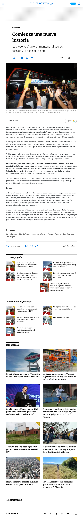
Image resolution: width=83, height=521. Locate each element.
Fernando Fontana (54, 234)
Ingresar (79, 3)
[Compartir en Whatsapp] (27, 58)
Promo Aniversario (73, 4)
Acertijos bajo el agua (61, 317)
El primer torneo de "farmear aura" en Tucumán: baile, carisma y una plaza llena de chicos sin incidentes (59, 449)
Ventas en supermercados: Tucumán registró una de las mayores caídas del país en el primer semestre (59, 376)
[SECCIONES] (6, 3)
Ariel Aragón (10, 237)
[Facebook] (56, 513)
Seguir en (69, 121)
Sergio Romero (11, 234)
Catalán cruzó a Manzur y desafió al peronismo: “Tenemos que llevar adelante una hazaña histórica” (22, 412)
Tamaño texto (15, 246)
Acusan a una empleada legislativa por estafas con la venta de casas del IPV (27, 265)
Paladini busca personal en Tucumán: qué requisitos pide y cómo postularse (64, 265)
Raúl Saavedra (68, 234)
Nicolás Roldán (24, 234)
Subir (75, 514)
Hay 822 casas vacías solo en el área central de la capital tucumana (64, 275)
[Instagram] (45, 513)
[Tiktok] (62, 513)
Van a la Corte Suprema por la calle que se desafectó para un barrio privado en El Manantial (58, 484)
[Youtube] (68, 513)
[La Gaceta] (41, 3)
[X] (51, 513)
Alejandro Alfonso (38, 234)
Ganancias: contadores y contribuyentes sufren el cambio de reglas (26, 330)
